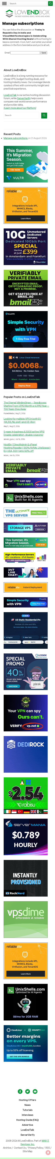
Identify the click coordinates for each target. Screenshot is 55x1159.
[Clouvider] (27, 246)
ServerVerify (24, 98)
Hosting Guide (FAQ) (27, 1119)
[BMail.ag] (27, 288)
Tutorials (27, 1109)
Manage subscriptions (16, 138)
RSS (47, 1147)
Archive (7, 1147)
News (27, 1104)
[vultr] (27, 164)
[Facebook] (20, 1092)
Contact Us (20, 1147)
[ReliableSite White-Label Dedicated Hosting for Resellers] (27, 205)
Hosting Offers (27, 1100)
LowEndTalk (10, 95)
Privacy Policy (35, 1147)
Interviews (27, 1114)
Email (7, 52)
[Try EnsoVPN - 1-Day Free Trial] (27, 329)
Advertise (27, 1124)
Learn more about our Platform (19, 107)
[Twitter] (27, 1092)
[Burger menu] (4, 3)
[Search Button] (50, 3)
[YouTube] (35, 1092)
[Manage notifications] (48, 1152)
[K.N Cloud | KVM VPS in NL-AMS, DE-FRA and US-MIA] (27, 370)
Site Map (27, 1151)
